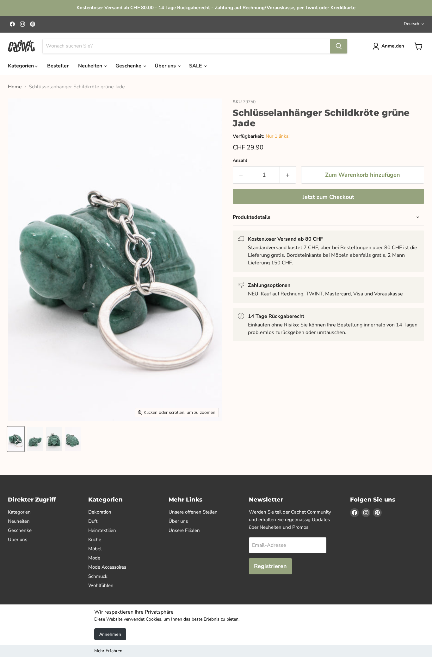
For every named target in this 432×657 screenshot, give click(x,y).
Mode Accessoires (107, 567)
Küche (94, 539)
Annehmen (110, 634)
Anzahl (240, 160)
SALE (196, 65)
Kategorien (21, 65)
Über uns (166, 65)
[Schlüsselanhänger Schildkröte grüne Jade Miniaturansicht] (15, 439)
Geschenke (129, 65)
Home (15, 87)
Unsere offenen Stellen (193, 512)
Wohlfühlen (101, 585)
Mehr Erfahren (108, 651)
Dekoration (99, 512)
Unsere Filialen (184, 530)
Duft (92, 521)
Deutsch (411, 24)
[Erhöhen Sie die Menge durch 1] (288, 175)
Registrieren (270, 566)
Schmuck (98, 576)
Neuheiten (90, 65)
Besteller (58, 65)
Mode (94, 558)
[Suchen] (338, 46)
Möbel (95, 549)
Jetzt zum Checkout (328, 197)
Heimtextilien (102, 530)
